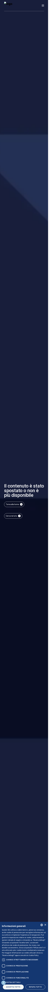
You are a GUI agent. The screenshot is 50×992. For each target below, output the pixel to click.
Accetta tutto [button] (13, 987)
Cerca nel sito (11, 516)
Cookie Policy (33, 955)
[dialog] (24, 957)
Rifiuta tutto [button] (35, 987)
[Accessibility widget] (3, 983)
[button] (24, 982)
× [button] (45, 925)
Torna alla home (12, 504)
